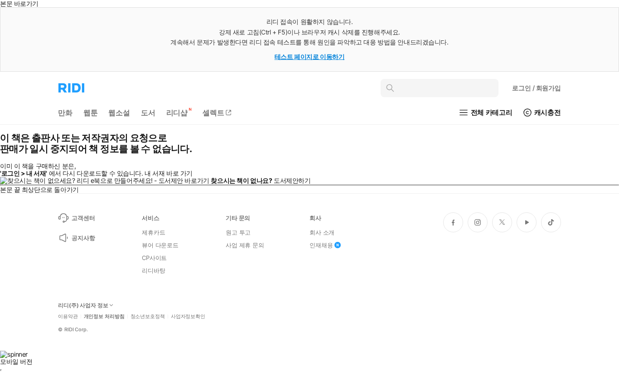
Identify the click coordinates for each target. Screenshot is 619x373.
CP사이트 (154, 257)
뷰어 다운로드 (160, 245)
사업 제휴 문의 (245, 245)
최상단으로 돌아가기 (50, 189)
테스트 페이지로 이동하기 (310, 56)
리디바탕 (153, 270)
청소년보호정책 (148, 316)
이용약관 (68, 316)
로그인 (536, 88)
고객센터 (83, 217)
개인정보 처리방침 (104, 316)
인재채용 (321, 245)
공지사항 (83, 237)
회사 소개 (322, 232)
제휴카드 (153, 232)
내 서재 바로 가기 (169, 173)
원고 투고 (238, 232)
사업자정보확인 (188, 316)
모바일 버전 (16, 361)
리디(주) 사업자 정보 (83, 305)
